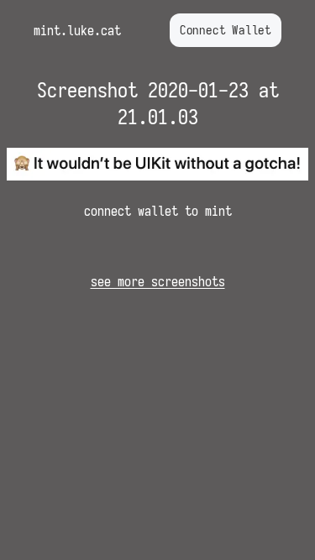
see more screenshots (158, 281)
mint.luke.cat (77, 30)
